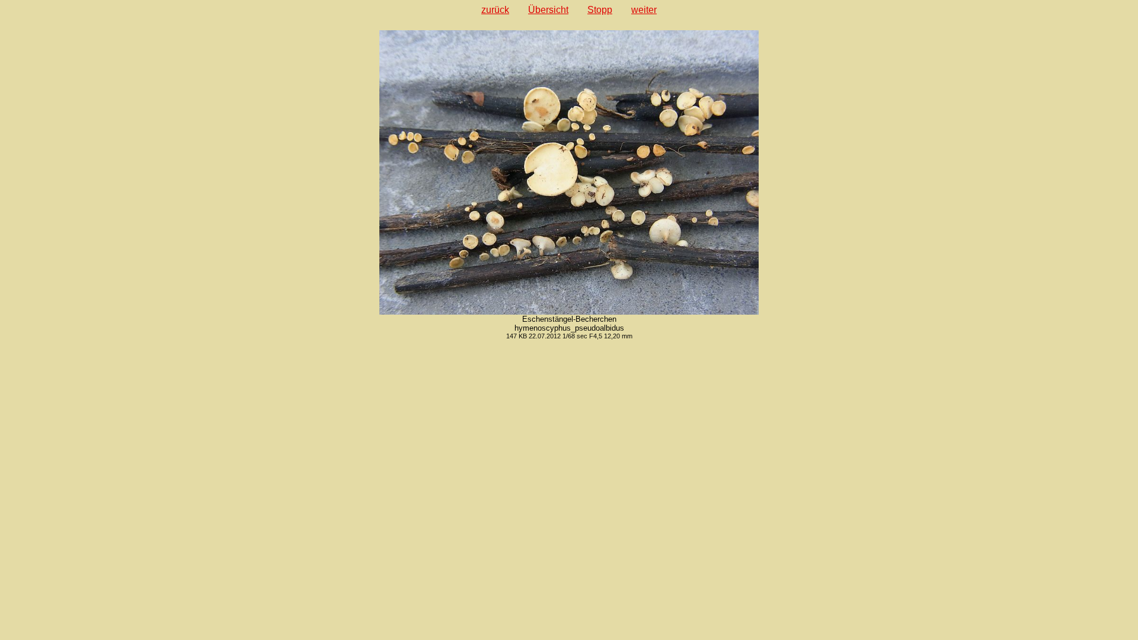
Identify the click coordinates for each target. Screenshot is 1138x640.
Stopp (599, 10)
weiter (644, 10)
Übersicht (548, 10)
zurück (495, 10)
